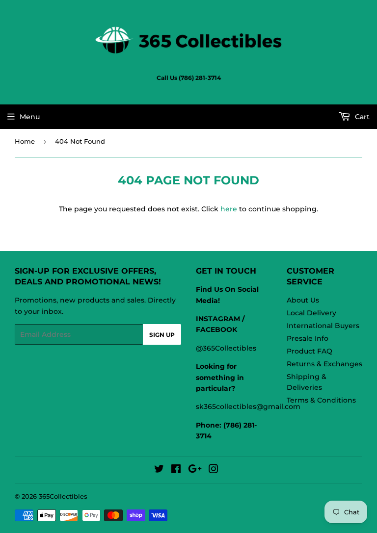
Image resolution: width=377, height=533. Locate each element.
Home (25, 141)
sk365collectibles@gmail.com (248, 406)
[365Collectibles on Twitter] (159, 470)
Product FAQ (309, 351)
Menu (30, 116)
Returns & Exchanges (324, 363)
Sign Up (162, 334)
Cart (361, 116)
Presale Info (307, 338)
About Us (303, 300)
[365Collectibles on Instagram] (213, 470)
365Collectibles (63, 496)
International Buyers (323, 325)
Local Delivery (311, 312)
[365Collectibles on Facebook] (176, 470)
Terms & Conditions (321, 400)
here (228, 208)
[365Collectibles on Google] (195, 470)
